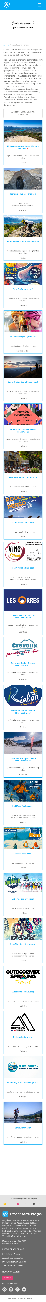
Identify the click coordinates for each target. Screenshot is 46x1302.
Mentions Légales (9, 1241)
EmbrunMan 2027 (23, 1128)
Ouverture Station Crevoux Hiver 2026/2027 (23, 664)
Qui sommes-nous (10, 1283)
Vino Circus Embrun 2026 (23, 568)
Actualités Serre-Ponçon (12, 1265)
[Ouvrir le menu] (39, 5)
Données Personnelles (10, 1243)
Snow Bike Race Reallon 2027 (23, 944)
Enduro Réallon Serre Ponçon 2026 (23, 241)
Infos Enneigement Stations (14, 1262)
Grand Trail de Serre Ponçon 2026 (23, 382)
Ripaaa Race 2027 (23, 854)
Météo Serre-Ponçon (11, 1254)
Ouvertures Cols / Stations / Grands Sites (23, 113)
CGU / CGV (22, 1241)
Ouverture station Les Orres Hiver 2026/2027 (23, 616)
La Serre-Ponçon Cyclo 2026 (23, 337)
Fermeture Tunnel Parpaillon (23, 194)
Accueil (6, 45)
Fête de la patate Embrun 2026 (23, 477)
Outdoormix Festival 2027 (23, 992)
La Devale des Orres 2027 (23, 899)
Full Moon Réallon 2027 (23, 806)
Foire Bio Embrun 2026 (23, 289)
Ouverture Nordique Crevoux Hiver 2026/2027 (23, 759)
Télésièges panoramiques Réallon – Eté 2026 (23, 147)
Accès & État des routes (12, 1258)
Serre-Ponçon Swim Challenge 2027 (23, 1082)
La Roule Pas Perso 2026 (23, 523)
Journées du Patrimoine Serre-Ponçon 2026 (23, 431)
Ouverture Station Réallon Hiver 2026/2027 (23, 712)
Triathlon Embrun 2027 (23, 1037)
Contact (7, 1278)
